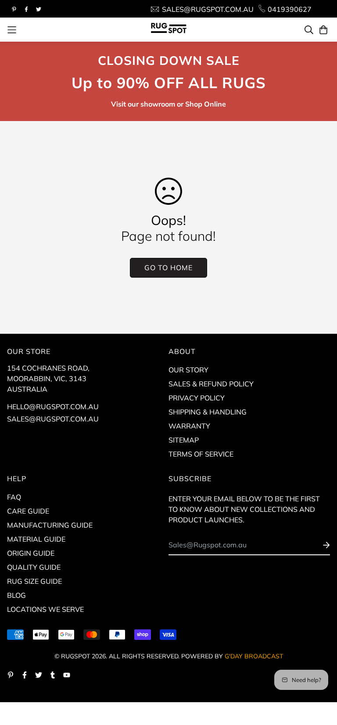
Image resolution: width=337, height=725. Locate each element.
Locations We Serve (45, 609)
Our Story (188, 369)
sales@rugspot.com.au (53, 418)
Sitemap (183, 440)
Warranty (189, 425)
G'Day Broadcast (254, 656)
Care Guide (28, 511)
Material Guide (36, 539)
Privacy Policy (196, 397)
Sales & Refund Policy (211, 383)
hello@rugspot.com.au (53, 406)
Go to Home (168, 267)
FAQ (14, 497)
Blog (16, 595)
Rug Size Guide (34, 581)
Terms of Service (200, 454)
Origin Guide (30, 553)
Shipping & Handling (207, 411)
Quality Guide (34, 567)
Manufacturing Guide (50, 525)
